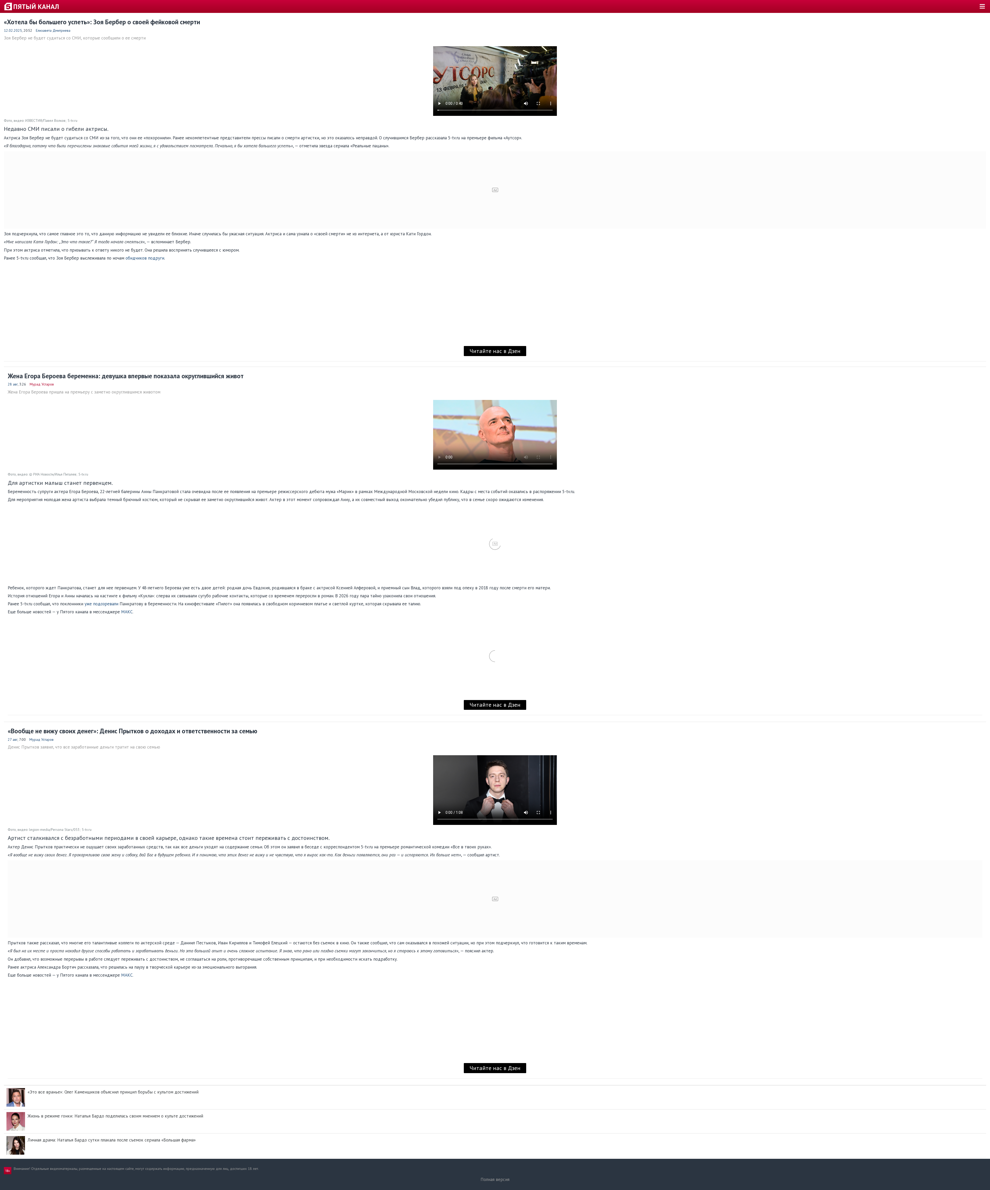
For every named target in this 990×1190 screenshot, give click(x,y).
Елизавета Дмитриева (53, 30)
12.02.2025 (13, 30)
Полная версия (495, 1179)
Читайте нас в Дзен (495, 351)
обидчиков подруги (145, 258)
